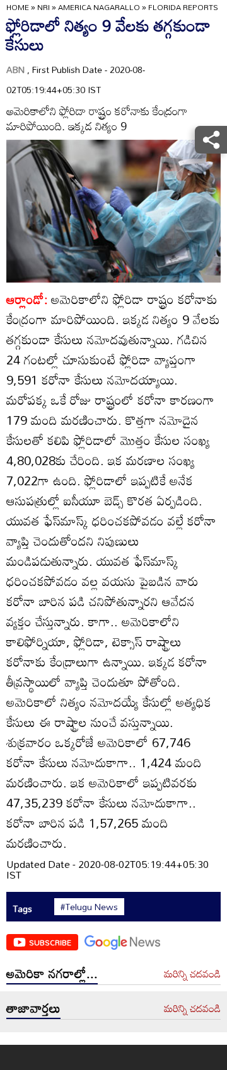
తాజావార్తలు (33, 1008)
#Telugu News (89, 907)
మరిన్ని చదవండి (192, 974)
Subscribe (50, 942)
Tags (22, 908)
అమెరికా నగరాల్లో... (52, 973)
